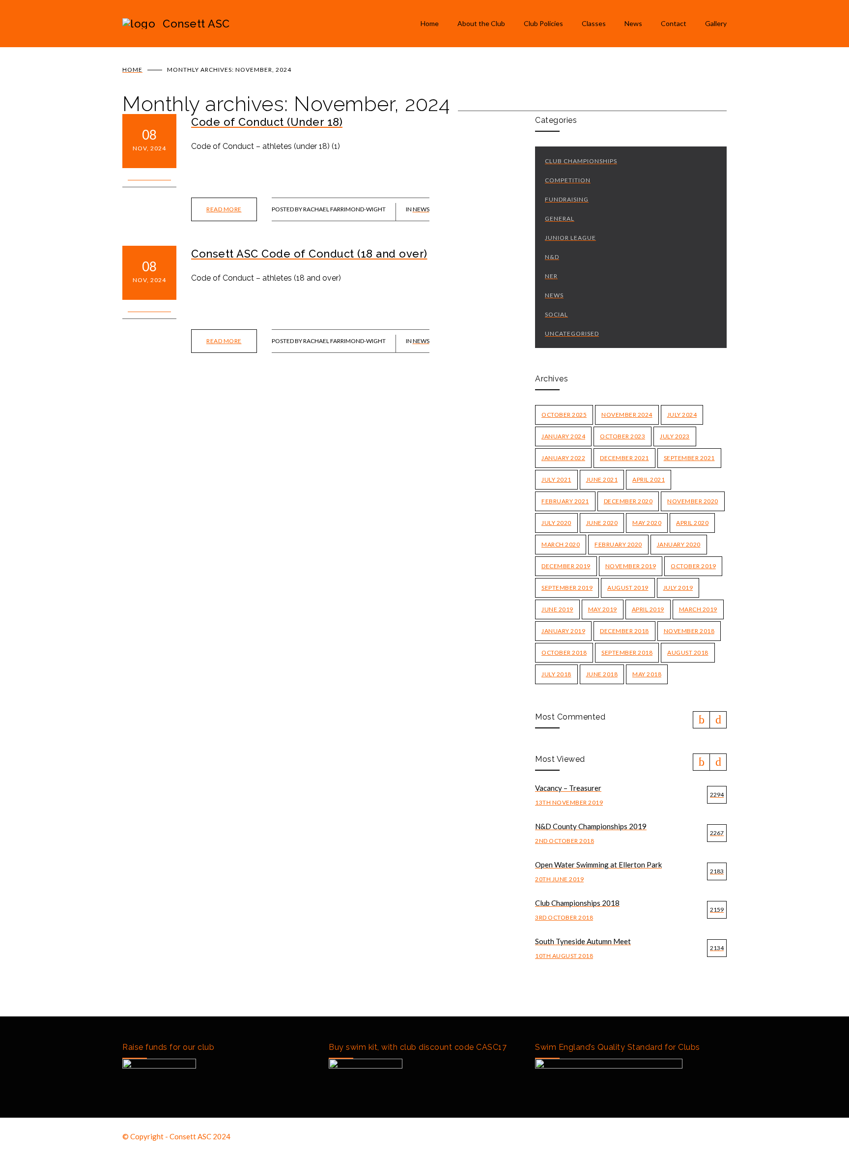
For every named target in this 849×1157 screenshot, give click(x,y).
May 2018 (646, 674)
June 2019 (557, 609)
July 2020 (556, 522)
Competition (568, 180)
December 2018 (624, 631)
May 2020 (646, 522)
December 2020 (628, 501)
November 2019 (630, 566)
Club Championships (581, 161)
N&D (552, 256)
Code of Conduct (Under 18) (266, 122)
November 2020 (692, 501)
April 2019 (648, 609)
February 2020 (618, 544)
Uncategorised (572, 333)
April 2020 (692, 522)
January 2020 (679, 544)
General (559, 218)
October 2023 (622, 436)
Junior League (570, 237)
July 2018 (556, 674)
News (633, 23)
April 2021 (648, 479)
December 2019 (566, 566)
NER (551, 276)
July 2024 (682, 414)
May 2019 (602, 609)
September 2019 (567, 587)
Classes (594, 23)
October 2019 (693, 566)
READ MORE (224, 209)
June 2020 (602, 522)
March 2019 (698, 609)
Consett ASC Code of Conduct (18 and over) (309, 253)
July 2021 (556, 479)
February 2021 (565, 501)
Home (430, 23)
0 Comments (149, 177)
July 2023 (675, 436)
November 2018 (689, 631)
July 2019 (678, 587)
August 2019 (628, 587)
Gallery (716, 23)
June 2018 (602, 674)
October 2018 (564, 652)
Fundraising (567, 199)
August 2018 (687, 652)
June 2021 (602, 479)
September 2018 (626, 652)
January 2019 (563, 631)
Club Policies (543, 23)
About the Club (481, 23)
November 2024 (626, 414)
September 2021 (689, 458)
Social (556, 314)
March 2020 (560, 544)
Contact (673, 23)
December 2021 (624, 458)
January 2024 (563, 436)
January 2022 (563, 458)
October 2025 (564, 414)
